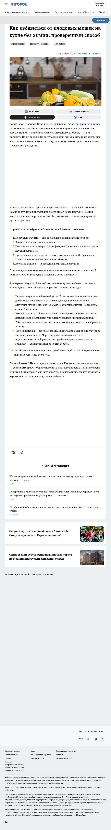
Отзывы (8, 758)
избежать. (58, 376)
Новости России (39, 43)
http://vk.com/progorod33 (15, 800)
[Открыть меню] (6, 4)
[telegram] (22, 452)
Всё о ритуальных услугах (16, 12)
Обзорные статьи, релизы (40, 755)
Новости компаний (64, 758)
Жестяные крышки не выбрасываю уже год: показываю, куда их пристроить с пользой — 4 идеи (52, 480)
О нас (32, 751)
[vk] (13, 452)
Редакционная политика (66, 751)
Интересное (18, 43)
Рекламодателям (41, 12)
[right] (107, 12)
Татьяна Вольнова (89, 53)
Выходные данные (12, 751)
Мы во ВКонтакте (86, 12)
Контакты (60, 755)
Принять (100, 20)
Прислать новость (99, 4)
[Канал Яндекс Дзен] (32, 117)
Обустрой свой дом (63, 12)
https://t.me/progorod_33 (59, 800)
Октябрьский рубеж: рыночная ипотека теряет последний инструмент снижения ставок (54, 511)
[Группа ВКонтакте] (32, 111)
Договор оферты (37, 758)
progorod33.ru (90, 787)
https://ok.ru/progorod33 (37, 800)
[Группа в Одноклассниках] (88, 739)
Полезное (59, 43)
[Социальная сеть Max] (78, 117)
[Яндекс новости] (78, 111)
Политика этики (11, 755)
